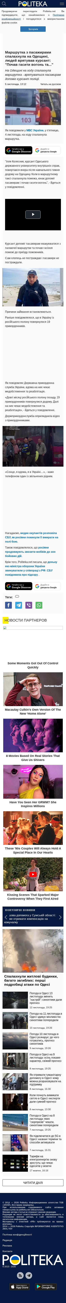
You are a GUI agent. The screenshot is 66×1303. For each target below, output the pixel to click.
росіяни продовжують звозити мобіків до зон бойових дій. (30, 551)
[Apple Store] (19, 1286)
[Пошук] (4, 3)
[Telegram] (18, 605)
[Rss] (20, 1275)
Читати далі (33, 1182)
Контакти (7, 1251)
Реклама (7, 1245)
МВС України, (35, 130)
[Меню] (62, 3)
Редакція (7, 1240)
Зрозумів (33, 29)
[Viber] (28, 605)
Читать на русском (50, 84)
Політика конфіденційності (17, 1234)
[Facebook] (8, 605)
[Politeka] (33, 3)
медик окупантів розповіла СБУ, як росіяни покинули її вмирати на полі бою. (31, 537)
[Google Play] (46, 1286)
